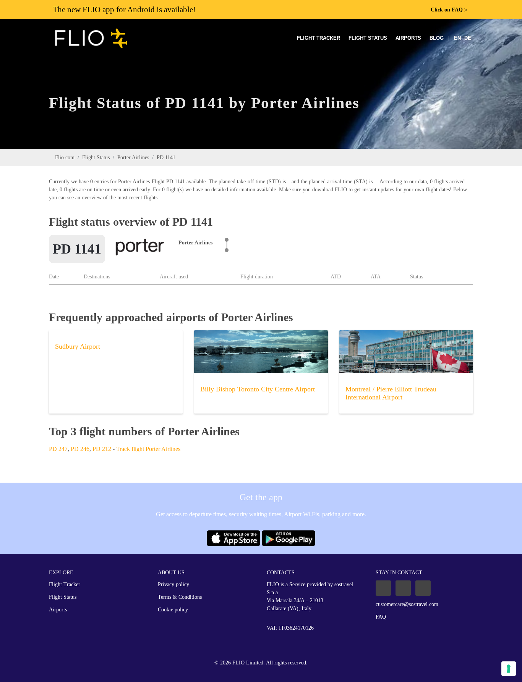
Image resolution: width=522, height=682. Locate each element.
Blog (437, 38)
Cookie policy (173, 610)
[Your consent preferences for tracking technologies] (508, 668)
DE (467, 38)
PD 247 (58, 449)
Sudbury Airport (77, 346)
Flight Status (368, 38)
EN (457, 38)
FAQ (381, 617)
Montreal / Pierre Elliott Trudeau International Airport (390, 393)
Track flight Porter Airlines (148, 449)
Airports (408, 38)
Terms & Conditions (180, 597)
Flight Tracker (318, 38)
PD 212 (101, 449)
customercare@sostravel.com (407, 604)
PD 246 (80, 449)
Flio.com (65, 157)
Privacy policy (173, 584)
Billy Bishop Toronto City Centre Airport (257, 389)
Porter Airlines (133, 157)
